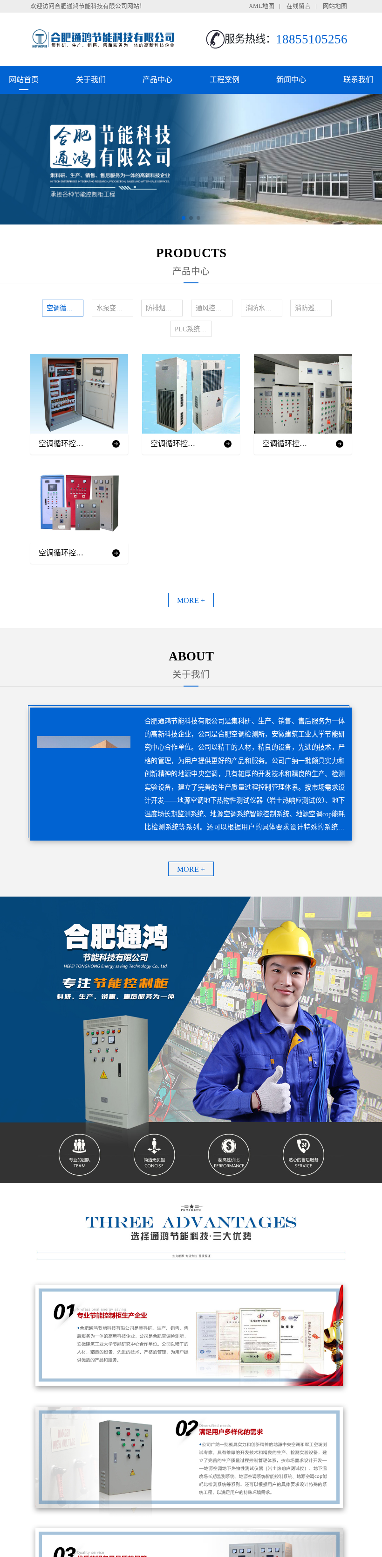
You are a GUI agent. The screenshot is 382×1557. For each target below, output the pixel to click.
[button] (183, 218)
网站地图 (335, 6)
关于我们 (91, 80)
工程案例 (224, 80)
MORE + (191, 600)
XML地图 (261, 6)
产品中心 (157, 80)
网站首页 (24, 80)
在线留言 (298, 6)
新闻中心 (291, 80)
